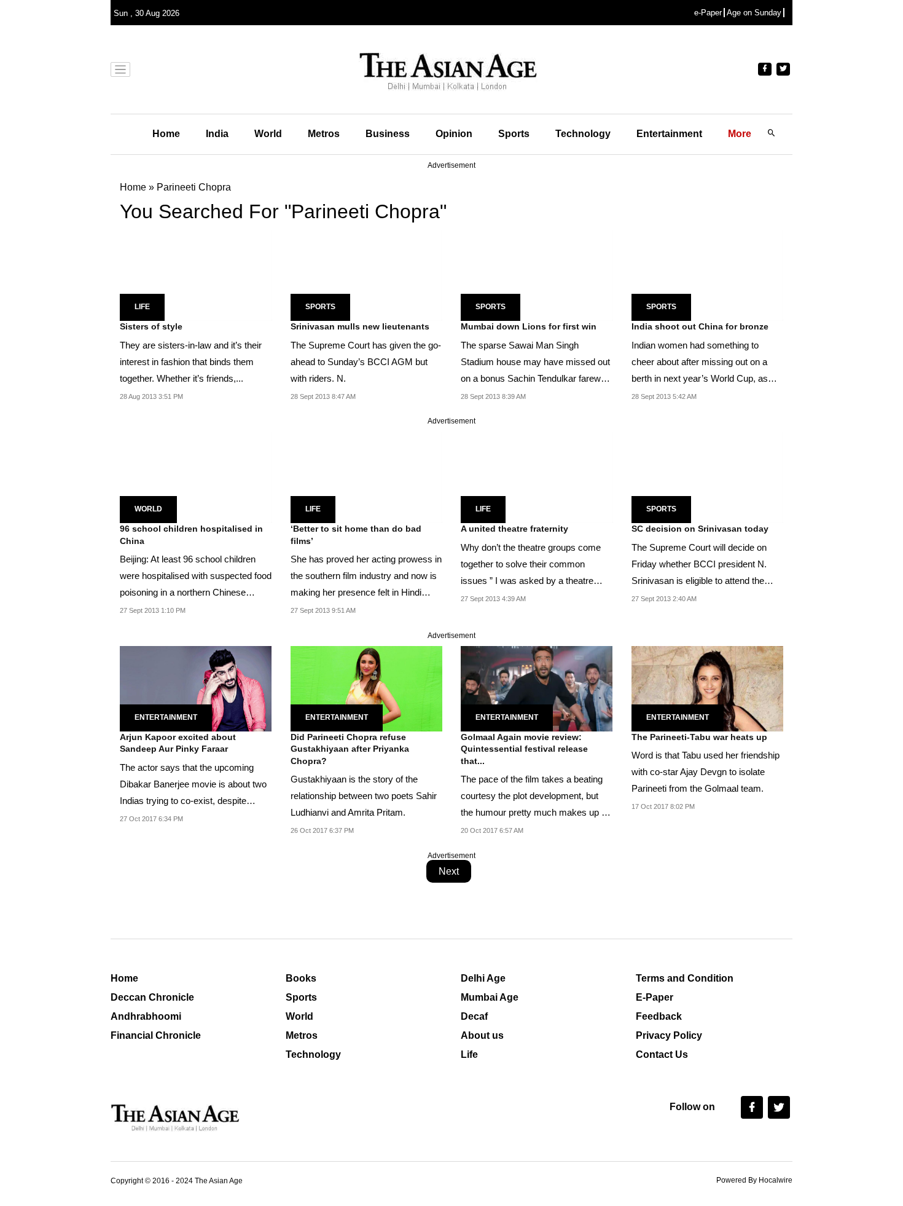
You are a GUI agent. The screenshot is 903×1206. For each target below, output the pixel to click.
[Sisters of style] (196, 274)
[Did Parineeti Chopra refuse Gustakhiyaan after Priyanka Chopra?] (366, 687)
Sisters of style (151, 326)
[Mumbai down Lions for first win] (537, 274)
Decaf (474, 1016)
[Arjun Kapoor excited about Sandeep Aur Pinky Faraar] (196, 687)
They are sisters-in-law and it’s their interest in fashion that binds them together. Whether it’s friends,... (191, 362)
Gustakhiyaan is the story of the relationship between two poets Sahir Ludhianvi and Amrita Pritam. (364, 796)
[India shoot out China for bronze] (707, 274)
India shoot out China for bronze (699, 326)
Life (142, 306)
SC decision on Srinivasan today (699, 529)
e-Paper (708, 12)
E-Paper (654, 997)
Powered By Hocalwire (754, 1180)
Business (388, 133)
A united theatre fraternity (514, 529)
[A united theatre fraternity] (537, 476)
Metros (324, 133)
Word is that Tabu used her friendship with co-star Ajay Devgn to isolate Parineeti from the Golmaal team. (705, 772)
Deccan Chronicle (152, 997)
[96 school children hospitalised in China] (196, 476)
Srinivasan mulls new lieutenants (360, 326)
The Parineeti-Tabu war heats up (699, 737)
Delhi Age (483, 978)
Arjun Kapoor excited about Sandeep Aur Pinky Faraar (178, 743)
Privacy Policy (669, 1035)
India (217, 133)
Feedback (659, 1016)
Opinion (454, 133)
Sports (514, 133)
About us (482, 1035)
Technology (583, 133)
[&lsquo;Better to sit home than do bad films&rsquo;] (367, 476)
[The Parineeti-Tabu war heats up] (707, 687)
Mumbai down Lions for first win (528, 326)
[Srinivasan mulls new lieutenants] (367, 274)
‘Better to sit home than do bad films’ (356, 535)
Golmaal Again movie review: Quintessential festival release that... (524, 749)
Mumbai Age (489, 997)
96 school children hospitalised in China (191, 535)
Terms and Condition (684, 978)
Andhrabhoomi (146, 1016)
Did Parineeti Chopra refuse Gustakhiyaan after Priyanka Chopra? (350, 749)
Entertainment (669, 133)
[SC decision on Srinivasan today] (707, 476)
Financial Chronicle (156, 1035)
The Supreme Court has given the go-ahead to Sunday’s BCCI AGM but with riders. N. (366, 362)
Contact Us (662, 1054)
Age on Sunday (754, 12)
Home (166, 133)
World (268, 133)
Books (301, 978)
